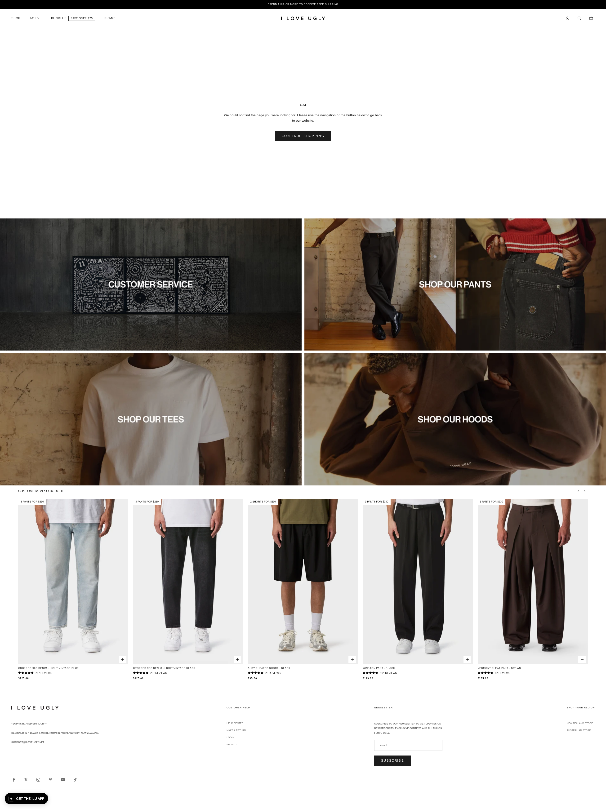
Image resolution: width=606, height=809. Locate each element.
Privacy (232, 744)
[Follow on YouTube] (63, 779)
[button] (26, 798)
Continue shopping (303, 136)
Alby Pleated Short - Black (269, 668)
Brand (110, 18)
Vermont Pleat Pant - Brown (499, 668)
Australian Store (579, 730)
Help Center (235, 723)
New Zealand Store (580, 723)
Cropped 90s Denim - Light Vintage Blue (48, 668)
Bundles (59, 18)
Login (230, 737)
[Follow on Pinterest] (50, 779)
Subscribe (392, 760)
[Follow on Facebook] (13, 779)
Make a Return (236, 730)
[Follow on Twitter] (26, 779)
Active (35, 18)
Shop (15, 18)
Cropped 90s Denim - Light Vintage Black (164, 668)
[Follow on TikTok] (75, 779)
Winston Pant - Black (379, 668)
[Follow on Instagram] (38, 779)
